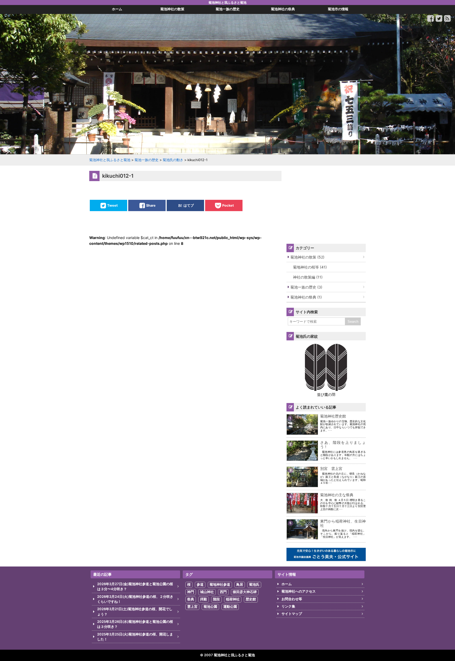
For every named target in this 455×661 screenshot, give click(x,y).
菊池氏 (254, 585)
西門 (223, 592)
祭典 (190, 599)
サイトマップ (291, 614)
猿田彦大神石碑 (245, 592)
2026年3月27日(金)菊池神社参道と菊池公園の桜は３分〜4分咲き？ (135, 586)
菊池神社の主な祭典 (336, 495)
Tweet (112, 205)
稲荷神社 (233, 599)
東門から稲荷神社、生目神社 (343, 523)
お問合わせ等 (291, 599)
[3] (302, 484)
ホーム (286, 584)
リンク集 (288, 606)
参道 (200, 585)
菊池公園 (210, 607)
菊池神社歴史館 (333, 416)
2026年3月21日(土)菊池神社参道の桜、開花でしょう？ (134, 611)
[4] (302, 510)
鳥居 (239, 585)
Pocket (228, 205)
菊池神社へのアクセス (298, 591)
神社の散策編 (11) (308, 277)
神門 (190, 592)
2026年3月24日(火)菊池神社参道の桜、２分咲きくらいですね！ (135, 599)
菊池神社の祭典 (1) (306, 297)
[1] (302, 431)
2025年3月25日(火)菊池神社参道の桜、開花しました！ (135, 636)
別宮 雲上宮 (331, 468)
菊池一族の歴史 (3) (306, 287)
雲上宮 (192, 607)
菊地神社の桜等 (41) (310, 267)
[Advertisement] (326, 204)
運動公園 (230, 607)
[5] (302, 536)
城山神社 (207, 592)
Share (151, 205)
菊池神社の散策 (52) (307, 257)
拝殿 (203, 599)
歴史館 (251, 599)
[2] (302, 457)
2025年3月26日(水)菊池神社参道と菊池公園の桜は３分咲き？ (135, 624)
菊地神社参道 (220, 585)
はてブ (189, 205)
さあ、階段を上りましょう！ (343, 444)
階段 (216, 599)
